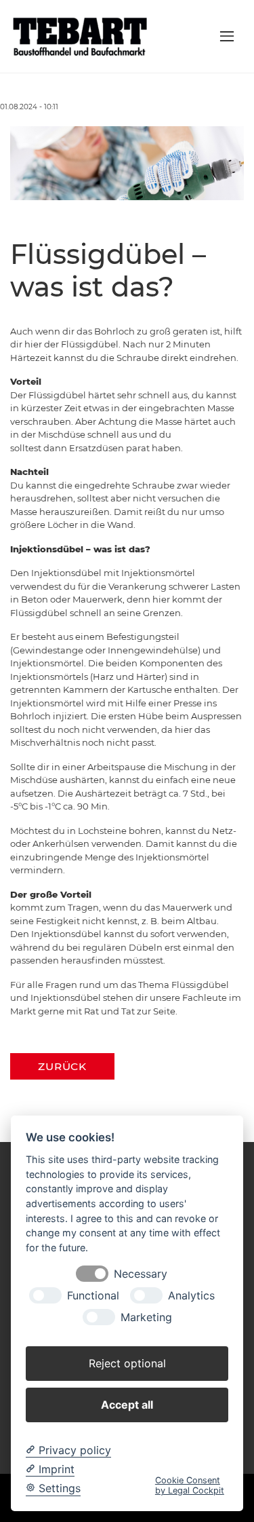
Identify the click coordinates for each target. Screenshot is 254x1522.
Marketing (146, 1317)
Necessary (140, 1274)
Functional (93, 1295)
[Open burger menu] (227, 36)
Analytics (191, 1295)
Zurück (62, 1066)
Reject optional (127, 1363)
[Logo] (82, 35)
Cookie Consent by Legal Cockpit (189, 1485)
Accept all (127, 1404)
